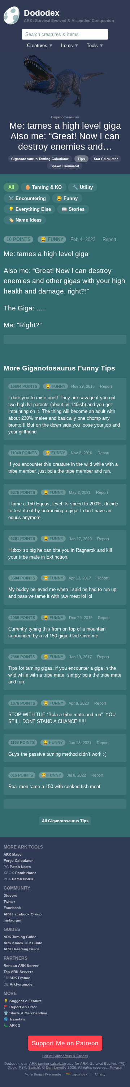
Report (109, 239)
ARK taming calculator (47, 1063)
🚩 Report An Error (20, 1007)
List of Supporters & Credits (65, 1056)
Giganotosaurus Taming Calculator (40, 159)
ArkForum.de (21, 984)
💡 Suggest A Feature (23, 1001)
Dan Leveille (56, 1067)
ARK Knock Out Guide (23, 943)
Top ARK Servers (19, 972)
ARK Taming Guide (20, 937)
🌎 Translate (15, 1019)
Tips (81, 159)
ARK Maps (13, 854)
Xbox (12, 1067)
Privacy (115, 1067)
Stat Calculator (106, 159)
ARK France (19, 978)
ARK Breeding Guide (22, 949)
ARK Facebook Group (23, 914)
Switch (33, 1067)
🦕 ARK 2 (12, 1025)
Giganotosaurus (65, 117)
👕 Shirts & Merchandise (25, 1013)
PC (122, 1063)
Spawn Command (65, 166)
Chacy (100, 1074)
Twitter (9, 902)
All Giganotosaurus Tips (65, 821)
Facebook (12, 908)
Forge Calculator (18, 861)
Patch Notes (20, 867)
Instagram (12, 920)
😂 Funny (52, 239)
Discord (10, 895)
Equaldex (79, 1074)
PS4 (22, 1067)
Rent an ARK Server (21, 966)
